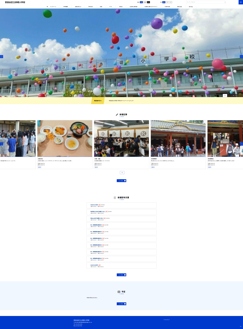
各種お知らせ (78, 6)
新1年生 (191, 6)
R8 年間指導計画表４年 (96, 238)
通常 (141, 2)
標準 (164, 2)
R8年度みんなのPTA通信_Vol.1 (97, 211)
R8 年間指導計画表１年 (96, 258)
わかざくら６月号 (94, 265)
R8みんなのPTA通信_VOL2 (96, 218)
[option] (65, 144)
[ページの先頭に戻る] (240, 326)
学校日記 (90, 6)
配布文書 (179, 6)
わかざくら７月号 (94, 204)
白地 (145, 2)
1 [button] (233, 95)
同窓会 (120, 6)
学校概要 (65, 6)
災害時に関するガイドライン (151, 6)
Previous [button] (1, 56)
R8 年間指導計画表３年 (96, 245)
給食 (101, 6)
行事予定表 (167, 6)
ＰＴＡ (110, 6)
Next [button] (241, 56)
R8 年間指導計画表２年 (96, 251)
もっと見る (121, 180)
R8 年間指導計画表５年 (96, 231)
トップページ (53, 6)
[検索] (225, 2)
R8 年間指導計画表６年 (96, 225)
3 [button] (236, 95)
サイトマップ (166, 319)
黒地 (148, 2)
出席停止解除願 (133, 6)
